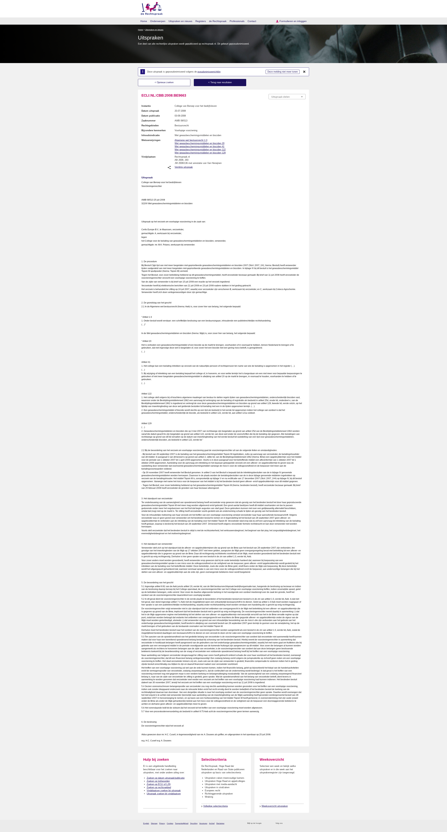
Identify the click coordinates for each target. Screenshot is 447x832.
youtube (304, 823)
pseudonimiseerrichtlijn (209, 71)
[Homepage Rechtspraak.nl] (150, 8)
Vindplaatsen (148, 156)
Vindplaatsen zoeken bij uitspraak (164, 790)
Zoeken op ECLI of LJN (158, 784)
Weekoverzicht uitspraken (275, 806)
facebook (290, 823)
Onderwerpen (157, 21)
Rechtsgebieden (150, 125)
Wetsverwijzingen (150, 140)
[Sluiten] (304, 71)
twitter (285, 823)
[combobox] (287, 97)
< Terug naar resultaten (220, 82)
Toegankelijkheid (181, 823)
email (269, 823)
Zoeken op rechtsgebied (159, 787)
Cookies (170, 823)
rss (265, 823)
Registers (200, 21)
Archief (212, 823)
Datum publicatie (150, 115)
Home (143, 21)
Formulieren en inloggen (293, 21)
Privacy (162, 823)
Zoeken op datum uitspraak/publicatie (166, 778)
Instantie (146, 106)
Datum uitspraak (150, 111)
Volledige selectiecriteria (215, 806)
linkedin (299, 823)
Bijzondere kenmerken (153, 130)
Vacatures (203, 823)
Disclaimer (220, 823)
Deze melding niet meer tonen (283, 71)
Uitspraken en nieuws (180, 21)
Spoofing (193, 823)
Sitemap (154, 823)
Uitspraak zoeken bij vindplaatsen (164, 793)
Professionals (237, 21)
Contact (252, 21)
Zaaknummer (148, 120)
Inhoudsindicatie (150, 135)
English (146, 823)
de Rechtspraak (217, 21)
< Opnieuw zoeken (164, 82)
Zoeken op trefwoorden (158, 781)
